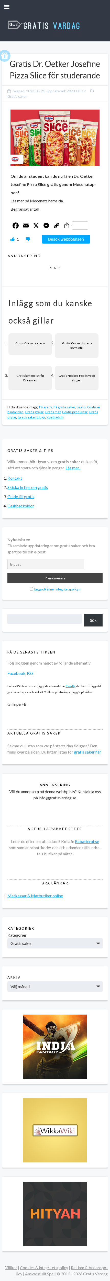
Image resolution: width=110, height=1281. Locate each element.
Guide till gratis (20, 496)
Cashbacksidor (20, 505)
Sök (93, 620)
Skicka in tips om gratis (27, 487)
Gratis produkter (74, 412)
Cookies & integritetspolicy (44, 1267)
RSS (30, 673)
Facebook (16, 673)
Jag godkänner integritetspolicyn (57, 589)
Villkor (11, 1267)
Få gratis (45, 407)
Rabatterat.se (87, 841)
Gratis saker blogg (31, 417)
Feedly (70, 686)
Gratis (81, 407)
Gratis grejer (34, 412)
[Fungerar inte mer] (28, 239)
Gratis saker (17, 96)
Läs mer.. (72, 467)
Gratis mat (53, 412)
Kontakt (14, 478)
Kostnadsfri (55, 417)
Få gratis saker (64, 407)
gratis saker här (87, 751)
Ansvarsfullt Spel (39, 1273)
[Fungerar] (12, 239)
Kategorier (17, 935)
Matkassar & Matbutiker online (35, 895)
